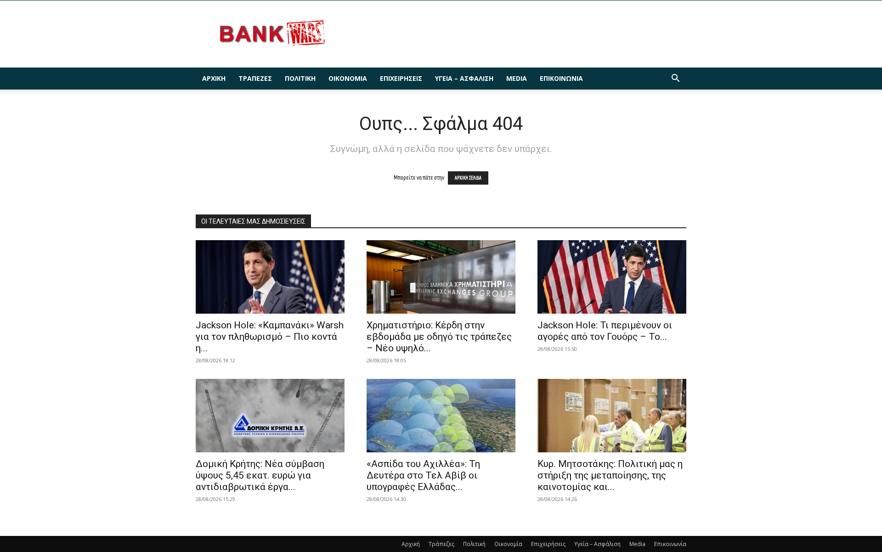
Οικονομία (347, 78)
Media (516, 78)
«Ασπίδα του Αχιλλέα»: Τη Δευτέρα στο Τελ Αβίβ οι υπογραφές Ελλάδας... (423, 475)
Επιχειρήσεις (401, 78)
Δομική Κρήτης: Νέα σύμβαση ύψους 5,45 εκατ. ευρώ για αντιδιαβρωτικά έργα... (260, 475)
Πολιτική (300, 78)
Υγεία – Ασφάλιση (464, 78)
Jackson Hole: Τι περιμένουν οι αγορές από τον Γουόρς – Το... (604, 331)
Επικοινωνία (561, 78)
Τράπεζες (255, 78)
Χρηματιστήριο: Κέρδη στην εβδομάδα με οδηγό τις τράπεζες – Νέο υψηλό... (439, 337)
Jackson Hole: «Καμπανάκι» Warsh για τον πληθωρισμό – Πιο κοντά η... (270, 337)
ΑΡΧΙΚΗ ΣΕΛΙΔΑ (468, 178)
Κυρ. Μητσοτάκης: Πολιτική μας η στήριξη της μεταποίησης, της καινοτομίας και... (610, 475)
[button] (675, 79)
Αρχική (214, 78)
